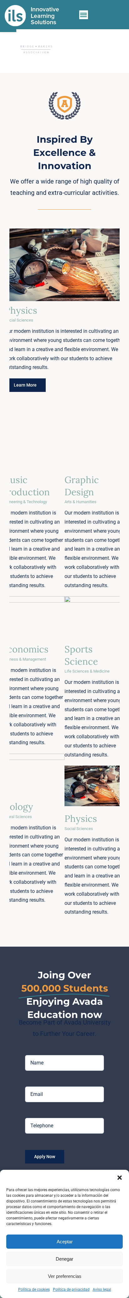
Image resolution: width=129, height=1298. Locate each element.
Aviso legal (102, 1289)
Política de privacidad (71, 1289)
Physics (21, 310)
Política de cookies (34, 1289)
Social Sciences (62, 269)
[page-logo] (65, 94)
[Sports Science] (95, 616)
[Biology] (33, 774)
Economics (25, 649)
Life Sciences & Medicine (95, 623)
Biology (17, 806)
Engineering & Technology (33, 454)
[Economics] (33, 616)
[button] (119, 1177)
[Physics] (62, 262)
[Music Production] (33, 447)
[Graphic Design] (95, 447)
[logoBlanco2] (32, 7)
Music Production (26, 486)
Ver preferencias (64, 1276)
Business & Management (33, 623)
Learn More (25, 385)
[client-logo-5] (36, 49)
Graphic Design (81, 486)
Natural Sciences (33, 780)
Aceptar (65, 1241)
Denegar (64, 1259)
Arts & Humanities (96, 454)
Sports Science (81, 655)
